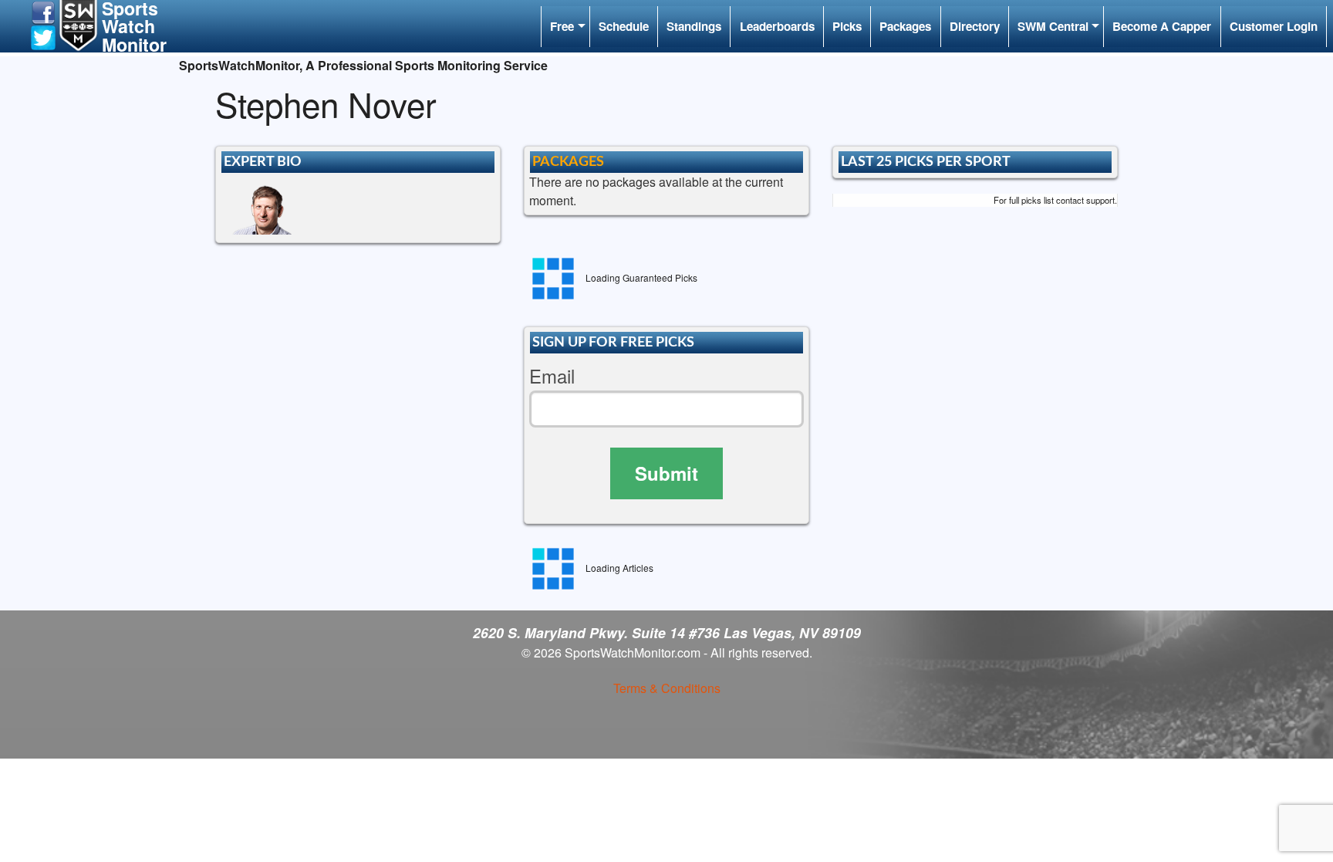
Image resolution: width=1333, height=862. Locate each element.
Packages (905, 26)
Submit (666, 473)
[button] (43, 11)
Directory (975, 26)
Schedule (624, 26)
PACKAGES (568, 161)
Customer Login (1274, 26)
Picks (847, 26)
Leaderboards (777, 26)
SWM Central (1052, 26)
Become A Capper (1161, 26)
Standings (693, 26)
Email (552, 376)
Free (562, 26)
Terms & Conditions (666, 688)
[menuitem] (565, 26)
